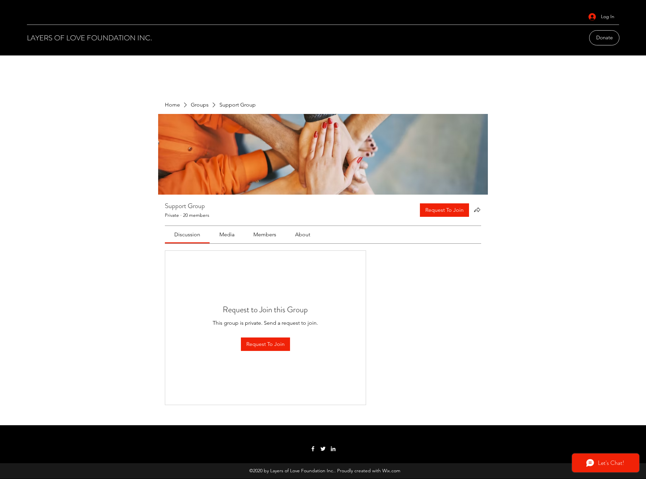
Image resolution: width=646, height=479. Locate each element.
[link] (187, 234)
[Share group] (477, 210)
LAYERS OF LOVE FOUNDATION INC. (89, 38)
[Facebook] (313, 448)
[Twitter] (323, 448)
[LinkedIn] (333, 448)
